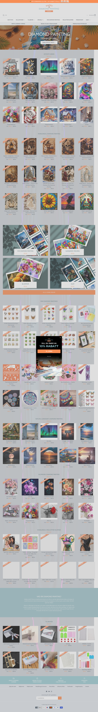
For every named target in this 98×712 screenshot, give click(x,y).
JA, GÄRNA (49, 351)
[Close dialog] (60, 338)
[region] (49, 1)
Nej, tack (49, 356)
